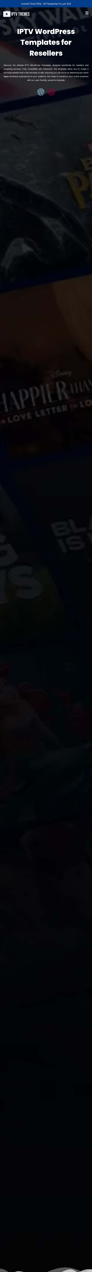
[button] (87, 13)
